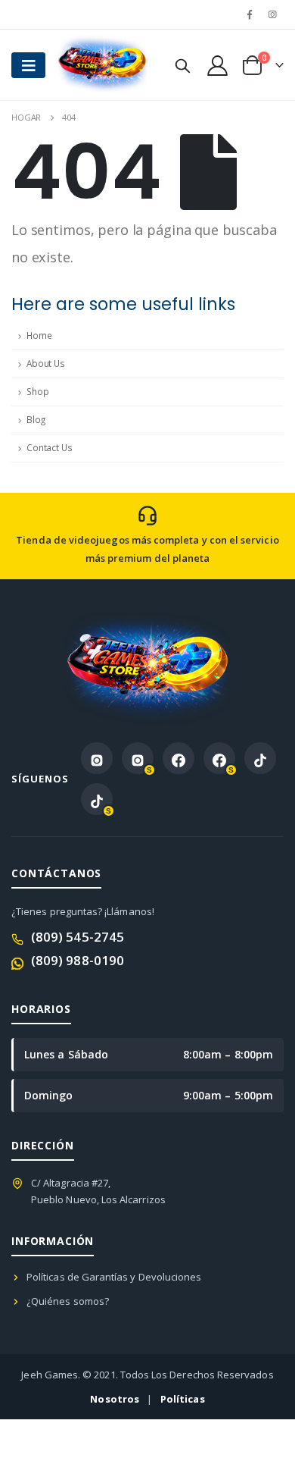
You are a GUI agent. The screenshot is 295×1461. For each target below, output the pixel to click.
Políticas (182, 1399)
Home (38, 335)
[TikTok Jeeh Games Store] (260, 758)
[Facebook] (249, 14)
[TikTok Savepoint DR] (97, 799)
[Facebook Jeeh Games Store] (178, 758)
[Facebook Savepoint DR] (219, 758)
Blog (35, 419)
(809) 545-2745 (77, 936)
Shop (37, 391)
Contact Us (49, 447)
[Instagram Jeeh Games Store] (97, 758)
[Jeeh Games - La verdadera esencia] (87, 65)
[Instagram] (273, 14)
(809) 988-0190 (77, 960)
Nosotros (114, 1399)
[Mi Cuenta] (217, 64)
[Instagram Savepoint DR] (138, 758)
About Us (45, 363)
